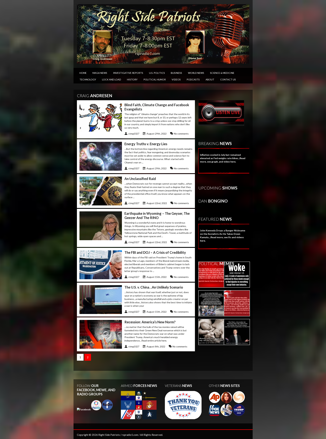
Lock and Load (111, 79)
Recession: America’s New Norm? (150, 322)
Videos (176, 79)
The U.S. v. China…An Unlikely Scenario (154, 287)
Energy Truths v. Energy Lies (145, 144)
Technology (87, 79)
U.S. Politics (157, 72)
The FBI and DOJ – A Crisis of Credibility (155, 252)
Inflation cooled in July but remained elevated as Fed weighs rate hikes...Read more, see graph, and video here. (222, 158)
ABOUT (210, 79)
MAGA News (100, 72)
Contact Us (228, 79)
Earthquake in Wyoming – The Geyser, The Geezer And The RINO (157, 215)
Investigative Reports (128, 72)
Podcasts (193, 79)
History (132, 79)
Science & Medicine (222, 72)
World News (196, 72)
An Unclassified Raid (140, 179)
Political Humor (154, 79)
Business (176, 72)
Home (83, 72)
